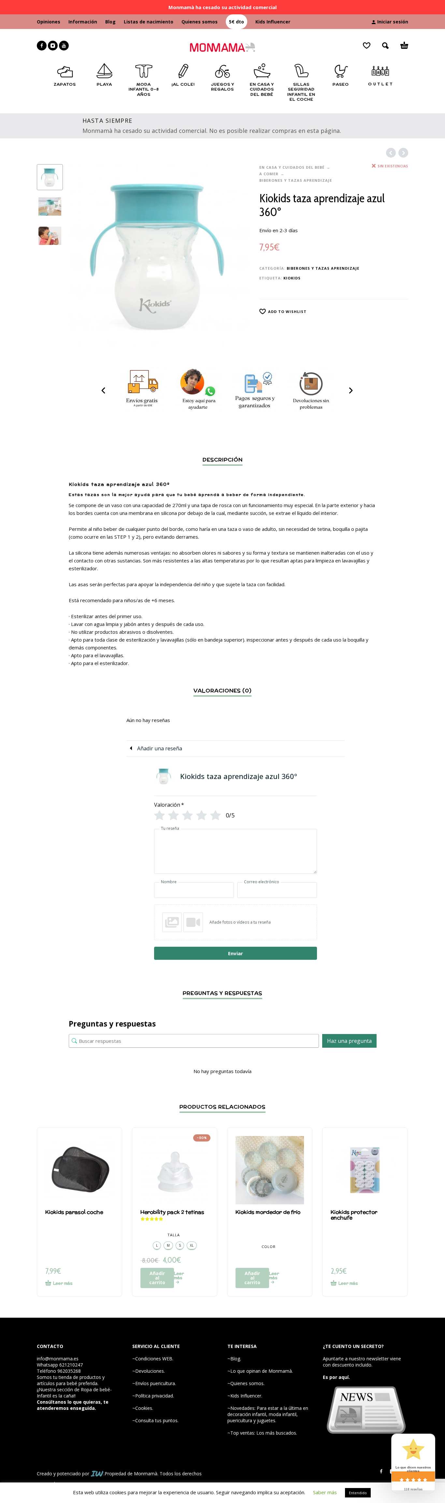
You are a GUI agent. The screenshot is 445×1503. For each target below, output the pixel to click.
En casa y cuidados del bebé (291, 167)
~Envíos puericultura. (154, 1383)
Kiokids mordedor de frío (268, 1212)
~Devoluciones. (148, 1371)
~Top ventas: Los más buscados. (262, 1433)
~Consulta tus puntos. (155, 1420)
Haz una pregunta (349, 1040)
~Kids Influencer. (244, 1396)
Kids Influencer (272, 22)
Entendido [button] (358, 1492)
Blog (110, 22)
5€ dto (236, 22)
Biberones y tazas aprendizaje (295, 180)
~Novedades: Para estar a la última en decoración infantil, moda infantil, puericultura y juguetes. (267, 1414)
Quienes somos (199, 22)
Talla (173, 1234)
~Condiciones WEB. (152, 1358)
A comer (269, 173)
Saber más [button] (325, 1492)
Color (269, 1246)
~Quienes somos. (246, 1383)
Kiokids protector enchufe (354, 1214)
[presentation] (82, 254)
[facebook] (42, 45)
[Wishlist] (366, 45)
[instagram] (53, 45)
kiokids (292, 278)
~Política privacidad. (153, 1396)
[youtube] (64, 45)
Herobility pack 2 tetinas (172, 1212)
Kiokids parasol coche (74, 1212)
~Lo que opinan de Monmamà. (260, 1371)
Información (82, 22)
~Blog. (234, 1358)
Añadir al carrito (157, 1277)
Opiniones (48, 22)
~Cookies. (142, 1408)
